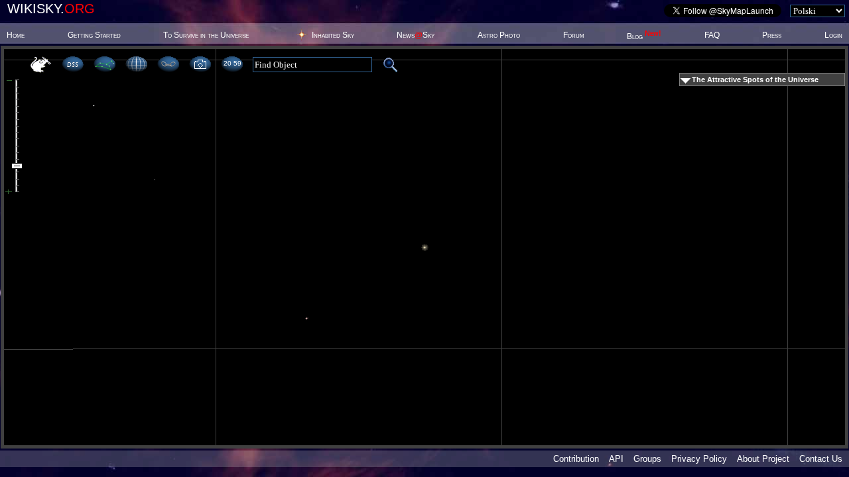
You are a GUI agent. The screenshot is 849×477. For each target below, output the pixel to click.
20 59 (232, 63)
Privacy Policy (699, 459)
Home (16, 35)
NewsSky (415, 35)
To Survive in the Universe (206, 35)
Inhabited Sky (333, 35)
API (616, 459)
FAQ (712, 35)
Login (833, 35)
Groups (647, 459)
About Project (763, 459)
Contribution (576, 459)
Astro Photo (499, 35)
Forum (573, 35)
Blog (644, 36)
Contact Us (820, 459)
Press (771, 35)
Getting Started (94, 35)
